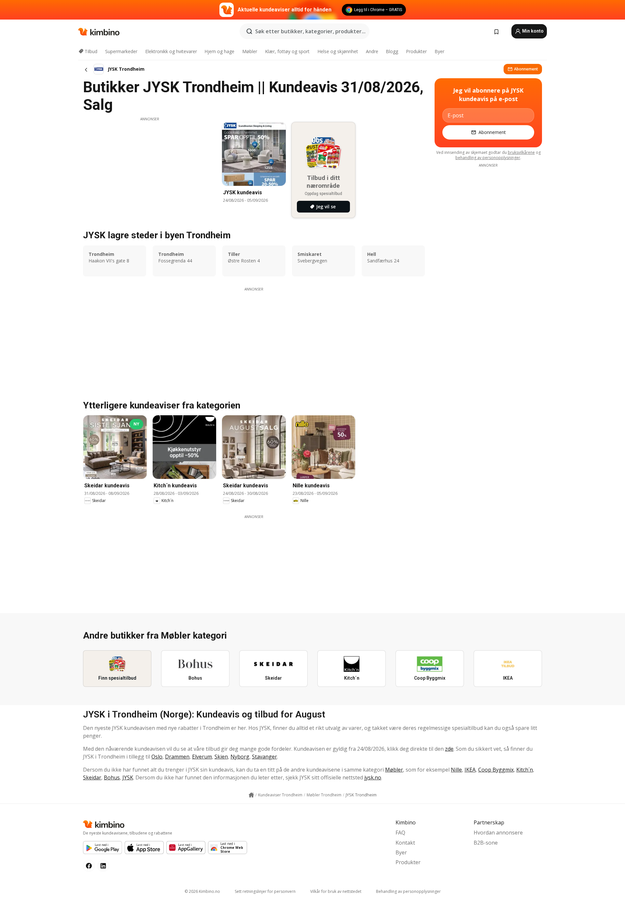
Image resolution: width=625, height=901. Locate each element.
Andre (372, 51)
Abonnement (526, 69)
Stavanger (264, 756)
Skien (221, 756)
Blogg (392, 51)
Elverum (202, 756)
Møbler (249, 51)
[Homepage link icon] (251, 795)
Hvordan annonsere (498, 832)
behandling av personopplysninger (487, 157)
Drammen (177, 756)
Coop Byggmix (496, 769)
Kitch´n (524, 769)
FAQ (400, 832)
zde (449, 748)
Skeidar (92, 777)
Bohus (112, 777)
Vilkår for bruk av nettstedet (335, 891)
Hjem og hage (219, 51)
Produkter (416, 51)
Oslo (156, 756)
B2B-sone (486, 842)
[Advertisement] (150, 167)
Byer (439, 51)
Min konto (532, 31)
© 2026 (202, 891)
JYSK (127, 777)
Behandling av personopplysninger (408, 891)
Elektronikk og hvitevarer (171, 51)
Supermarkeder (121, 51)
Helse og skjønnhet (337, 51)
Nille (456, 769)
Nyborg (239, 756)
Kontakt (405, 842)
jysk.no (372, 777)
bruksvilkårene (521, 152)
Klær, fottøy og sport (287, 51)
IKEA (470, 769)
